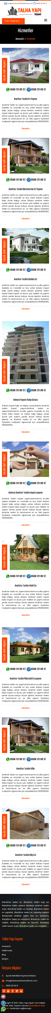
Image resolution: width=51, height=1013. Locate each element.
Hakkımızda (7, 950)
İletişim (5, 959)
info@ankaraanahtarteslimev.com (20, 3)
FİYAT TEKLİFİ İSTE (12, 21)
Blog (4, 954)
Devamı (26, 128)
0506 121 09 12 (41, 3)
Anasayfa (20, 39)
